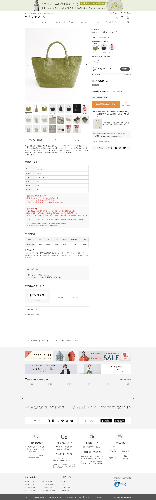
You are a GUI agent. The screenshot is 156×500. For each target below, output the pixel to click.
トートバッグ (42, 169)
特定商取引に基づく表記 (56, 497)
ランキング (84, 22)
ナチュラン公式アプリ (36, 457)
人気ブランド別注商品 (48, 490)
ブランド (45, 22)
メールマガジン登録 (36, 455)
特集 (97, 22)
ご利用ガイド (65, 484)
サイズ (56, 140)
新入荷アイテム (29, 481)
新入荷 (58, 22)
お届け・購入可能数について (104, 141)
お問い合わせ (65, 490)
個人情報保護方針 (39, 497)
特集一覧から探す (47, 481)
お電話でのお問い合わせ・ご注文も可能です (110, 133)
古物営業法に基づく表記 (74, 497)
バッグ (39, 167)
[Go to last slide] (22, 398)
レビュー (78, 140)
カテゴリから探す (30, 487)
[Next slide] (85, 65)
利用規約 (27, 497)
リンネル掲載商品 (47, 487)
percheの (32, 309)
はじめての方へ (65, 481)
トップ (27, 340)
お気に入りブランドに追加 (70, 297)
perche (96, 29)
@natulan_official (125, 379)
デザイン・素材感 (35, 140)
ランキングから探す (47, 484)
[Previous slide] (28, 65)
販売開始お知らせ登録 (105, 104)
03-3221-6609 (64, 454)
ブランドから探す (30, 490)
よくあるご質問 (65, 487)
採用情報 (99, 497)
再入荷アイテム (29, 484)
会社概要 (88, 497)
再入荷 (71, 22)
